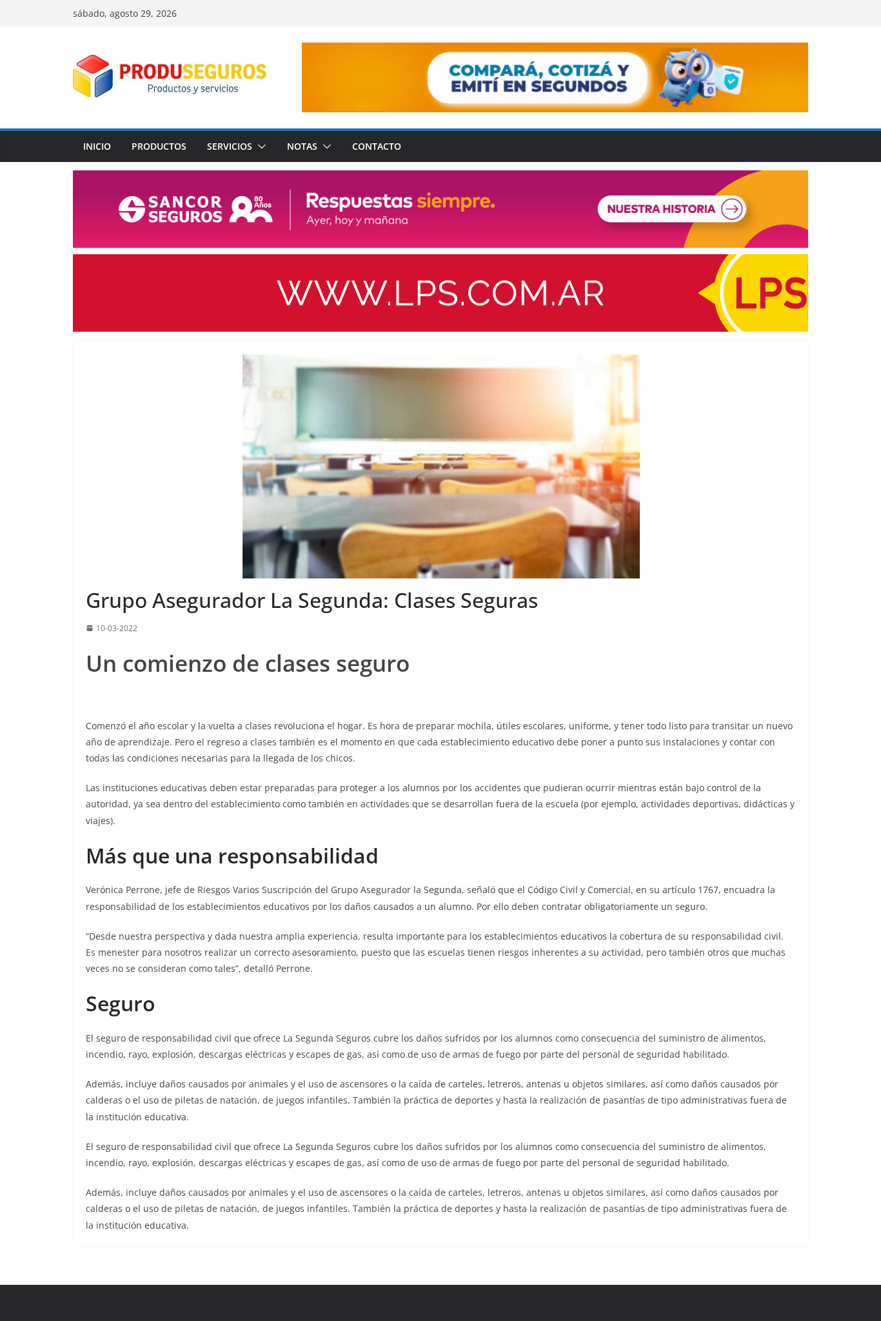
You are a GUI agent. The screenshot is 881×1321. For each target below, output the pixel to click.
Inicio (97, 146)
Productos (159, 146)
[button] (259, 146)
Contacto (376, 146)
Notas (302, 146)
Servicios (229, 146)
